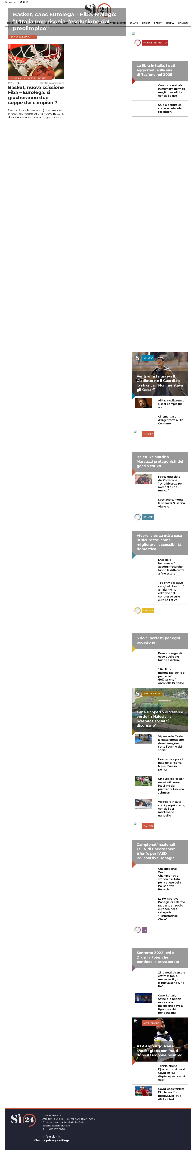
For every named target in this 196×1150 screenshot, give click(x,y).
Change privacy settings (51, 1140)
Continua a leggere (52, 83)
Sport (158, 23)
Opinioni (182, 23)
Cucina (170, 23)
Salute (134, 23)
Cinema (146, 23)
